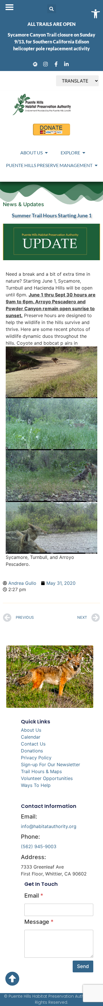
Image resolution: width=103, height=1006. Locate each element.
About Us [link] (31, 730)
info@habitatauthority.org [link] (48, 826)
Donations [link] (32, 751)
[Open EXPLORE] (84, 152)
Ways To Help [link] (36, 785)
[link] (36, 64)
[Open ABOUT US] (46, 152)
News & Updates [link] (23, 204)
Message (39, 921)
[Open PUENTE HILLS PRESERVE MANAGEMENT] (96, 165)
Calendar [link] (30, 737)
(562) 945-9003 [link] (38, 846)
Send (83, 966)
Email (33, 895)
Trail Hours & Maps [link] (41, 771)
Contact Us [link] (33, 744)
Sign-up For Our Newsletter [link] (50, 764)
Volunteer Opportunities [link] (47, 778)
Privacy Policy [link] (36, 757)
